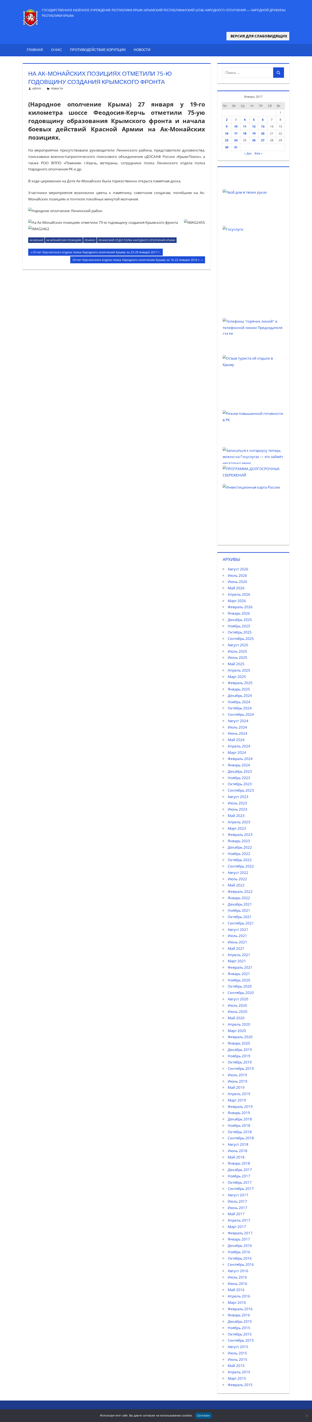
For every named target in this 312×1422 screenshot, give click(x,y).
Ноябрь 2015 (239, 1327)
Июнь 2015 (237, 1359)
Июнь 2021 (237, 942)
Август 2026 (238, 569)
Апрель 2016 (239, 1296)
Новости (142, 49)
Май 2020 (236, 1017)
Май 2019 (236, 1087)
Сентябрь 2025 (241, 638)
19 (254, 133)
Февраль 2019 (240, 1106)
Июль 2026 (237, 575)
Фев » (258, 153)
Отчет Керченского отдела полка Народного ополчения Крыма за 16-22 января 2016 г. (136, 260)
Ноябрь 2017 (239, 1176)
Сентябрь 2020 (241, 992)
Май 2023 (236, 815)
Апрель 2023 (239, 821)
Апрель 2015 (239, 1372)
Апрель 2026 (239, 594)
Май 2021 (236, 948)
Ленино (89, 240)
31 (236, 147)
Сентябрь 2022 (241, 866)
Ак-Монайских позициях (64, 240)
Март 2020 (237, 1030)
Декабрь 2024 (240, 695)
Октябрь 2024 (240, 708)
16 (226, 133)
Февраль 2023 (240, 834)
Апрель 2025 (239, 670)
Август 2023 (238, 796)
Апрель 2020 (239, 1024)
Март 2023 (237, 828)
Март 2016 (237, 1302)
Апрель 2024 (239, 746)
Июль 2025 (237, 651)
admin (36, 88)
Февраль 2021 (240, 967)
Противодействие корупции (98, 49)
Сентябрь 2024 (241, 714)
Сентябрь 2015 (241, 1340)
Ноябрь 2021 (239, 910)
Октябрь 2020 (240, 986)
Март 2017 (237, 1226)
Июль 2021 (237, 935)
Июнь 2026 (237, 581)
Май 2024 (236, 739)
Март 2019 (237, 1100)
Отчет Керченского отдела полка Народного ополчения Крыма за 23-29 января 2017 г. (96, 253)
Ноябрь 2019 (239, 1055)
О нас (56, 49)
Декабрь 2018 (240, 1119)
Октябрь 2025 (240, 632)
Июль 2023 (237, 803)
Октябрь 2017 (240, 1182)
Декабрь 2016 (240, 1245)
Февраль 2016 (240, 1308)
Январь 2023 (239, 840)
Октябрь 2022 (240, 859)
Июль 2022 (237, 878)
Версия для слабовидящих (258, 36)
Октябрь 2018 (240, 1131)
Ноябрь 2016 (239, 1251)
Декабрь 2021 (240, 904)
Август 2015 (238, 1346)
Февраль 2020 (240, 1036)
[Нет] (307, 1415)
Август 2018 (238, 1144)
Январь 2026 (239, 613)
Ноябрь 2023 (239, 777)
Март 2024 (237, 752)
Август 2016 (238, 1270)
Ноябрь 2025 (239, 626)
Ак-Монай (36, 240)
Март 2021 (237, 960)
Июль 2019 (237, 1074)
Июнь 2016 (237, 1283)
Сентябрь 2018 (241, 1138)
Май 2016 (236, 1289)
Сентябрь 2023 (241, 790)
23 (226, 140)
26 (254, 140)
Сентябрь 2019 (241, 1068)
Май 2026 (236, 588)
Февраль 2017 (240, 1233)
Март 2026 (237, 600)
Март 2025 (237, 676)
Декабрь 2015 (240, 1321)
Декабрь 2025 (240, 619)
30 (226, 147)
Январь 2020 (239, 1043)
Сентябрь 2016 (241, 1264)
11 (244, 126)
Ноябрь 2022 (239, 853)
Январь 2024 (239, 765)
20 (262, 133)
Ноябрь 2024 (239, 701)
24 (236, 140)
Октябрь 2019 (240, 1062)
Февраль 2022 (240, 891)
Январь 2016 (239, 1315)
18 (244, 133)
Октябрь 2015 (240, 1334)
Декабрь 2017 (240, 1169)
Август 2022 (238, 872)
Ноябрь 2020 (239, 980)
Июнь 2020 (237, 1011)
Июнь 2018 (237, 1150)
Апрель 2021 (239, 954)
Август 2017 (238, 1194)
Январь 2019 (239, 1112)
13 (262, 126)
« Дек (248, 153)
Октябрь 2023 (240, 783)
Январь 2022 (239, 897)
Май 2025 (236, 663)
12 (254, 126)
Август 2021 (238, 929)
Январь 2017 (239, 1239)
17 (236, 133)
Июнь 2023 (237, 809)
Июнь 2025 (237, 657)
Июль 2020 (237, 1005)
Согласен (203, 1415)
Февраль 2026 (240, 606)
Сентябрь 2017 (241, 1188)
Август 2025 (238, 644)
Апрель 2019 (239, 1093)
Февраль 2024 (240, 758)
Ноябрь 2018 (239, 1125)
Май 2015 (236, 1365)
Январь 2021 (239, 973)
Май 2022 (236, 885)
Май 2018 (236, 1157)
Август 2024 (238, 720)
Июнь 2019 (237, 1081)
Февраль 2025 (240, 682)
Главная (35, 49)
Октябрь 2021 (240, 916)
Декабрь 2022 (240, 847)
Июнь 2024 (237, 733)
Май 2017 (236, 1213)
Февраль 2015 (240, 1384)
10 (236, 126)
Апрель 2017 (239, 1220)
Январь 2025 (239, 689)
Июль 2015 (237, 1353)
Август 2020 (238, 999)
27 (262, 140)
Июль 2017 (237, 1201)
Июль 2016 (237, 1277)
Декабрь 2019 (240, 1049)
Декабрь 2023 (240, 771)
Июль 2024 (237, 727)
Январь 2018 (239, 1163)
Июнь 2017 (237, 1207)
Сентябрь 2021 (241, 923)
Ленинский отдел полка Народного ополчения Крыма (136, 240)
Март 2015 (237, 1378)
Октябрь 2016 (240, 1258)
